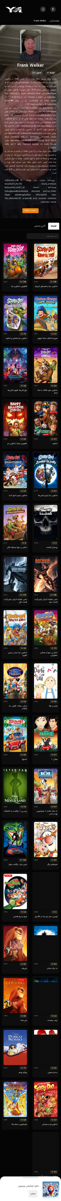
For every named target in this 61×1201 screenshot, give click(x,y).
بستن (33, 1193)
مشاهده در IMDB (30, 210)
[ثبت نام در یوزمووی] (53, 9)
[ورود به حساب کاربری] (43, 9)
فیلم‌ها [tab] (53, 226)
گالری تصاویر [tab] (39, 226)
